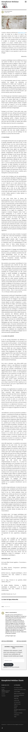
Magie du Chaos (17, 704)
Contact (3, 694)
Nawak (15, 708)
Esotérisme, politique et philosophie (19, 696)
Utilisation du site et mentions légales (5, 691)
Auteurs (3, 687)
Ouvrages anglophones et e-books (20, 710)
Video (15, 716)
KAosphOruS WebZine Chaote (10, 3)
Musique (16, 706)
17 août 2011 (7, 12)
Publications (16, 714)
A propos (3, 695)
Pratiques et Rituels (18, 713)
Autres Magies (17, 691)
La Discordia (16, 700)
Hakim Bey (16, 698)
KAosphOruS (13, 612)
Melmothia (7, 606)
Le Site (2, 689)
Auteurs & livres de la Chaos (20, 689)
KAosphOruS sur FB (2, 728)
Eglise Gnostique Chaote (19, 693)
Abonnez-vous (8, 664)
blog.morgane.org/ (11, 636)
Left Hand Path (17, 702)
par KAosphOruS (8, 11)
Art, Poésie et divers (18, 687)
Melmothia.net (21, 32)
